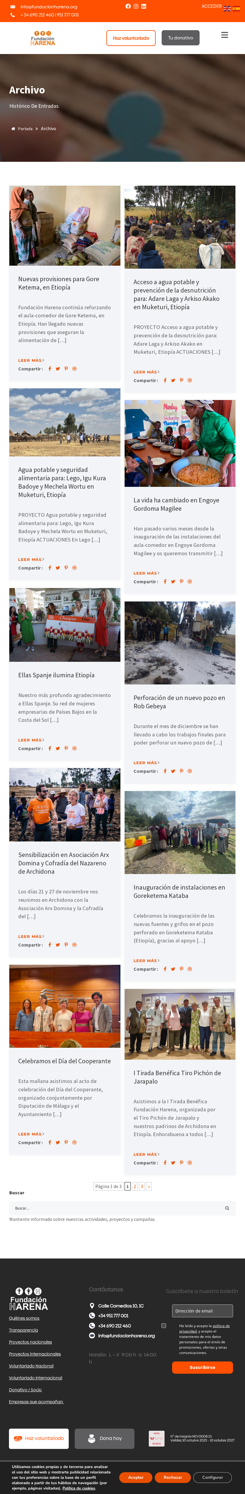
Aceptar (135, 1477)
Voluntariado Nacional (31, 1366)
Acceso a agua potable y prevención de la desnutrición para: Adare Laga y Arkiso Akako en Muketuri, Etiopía (177, 294)
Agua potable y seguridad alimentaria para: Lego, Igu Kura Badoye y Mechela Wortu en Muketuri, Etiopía (62, 482)
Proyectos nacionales (30, 1342)
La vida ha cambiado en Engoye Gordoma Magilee (176, 504)
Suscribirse (202, 1367)
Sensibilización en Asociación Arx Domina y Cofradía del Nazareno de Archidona (63, 863)
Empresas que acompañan (36, 1402)
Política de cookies (78, 1488)
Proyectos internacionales (35, 1354)
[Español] (236, 8)
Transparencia (23, 1330)
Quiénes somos (24, 1318)
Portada (25, 128)
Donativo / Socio (25, 1390)
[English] (226, 8)
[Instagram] (136, 6)
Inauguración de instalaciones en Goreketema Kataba (179, 891)
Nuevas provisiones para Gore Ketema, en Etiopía (58, 283)
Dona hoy (111, 1438)
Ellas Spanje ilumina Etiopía (56, 675)
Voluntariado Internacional (35, 1378)
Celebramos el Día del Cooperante (64, 1061)
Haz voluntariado (44, 1438)
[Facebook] (128, 6)
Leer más (30, 360)
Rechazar (173, 1477)
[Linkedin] (143, 6)
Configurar (212, 1477)
